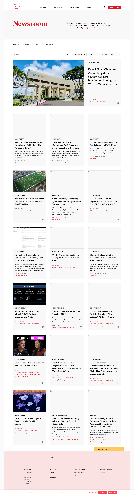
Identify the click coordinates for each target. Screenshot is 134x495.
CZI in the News (101, 101)
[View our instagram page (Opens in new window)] (64, 457)
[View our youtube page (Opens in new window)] (82, 457)
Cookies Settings (92, 492)
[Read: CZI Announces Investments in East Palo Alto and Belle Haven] (104, 140)
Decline (102, 492)
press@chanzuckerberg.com (93, 28)
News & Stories (74, 7)
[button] (80, 54)
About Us (42, 7)
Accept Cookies (112, 492)
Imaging (36, 372)
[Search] (104, 7)
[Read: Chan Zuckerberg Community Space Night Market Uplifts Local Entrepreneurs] (67, 196)
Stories (27, 44)
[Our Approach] (16, 7)
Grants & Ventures (79, 472)
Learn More (62, 492)
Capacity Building (78, 475)
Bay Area (17, 211)
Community (91, 101)
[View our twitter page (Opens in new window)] (77, 457)
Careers (89, 7)
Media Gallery (50, 44)
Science (103, 211)
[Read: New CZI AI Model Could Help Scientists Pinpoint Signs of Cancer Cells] (67, 417)
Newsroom (16, 44)
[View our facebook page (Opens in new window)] (59, 457)
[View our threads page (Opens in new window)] (68, 457)
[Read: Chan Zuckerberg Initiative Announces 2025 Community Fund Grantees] (104, 253)
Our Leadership (28, 472)
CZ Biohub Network (96, 323)
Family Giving (64, 163)
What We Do (57, 7)
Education (52, 475)
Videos (37, 44)
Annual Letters (28, 475)
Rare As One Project (21, 374)
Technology (110, 211)
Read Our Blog (114, 7)
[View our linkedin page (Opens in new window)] (73, 457)
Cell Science (19, 372)
